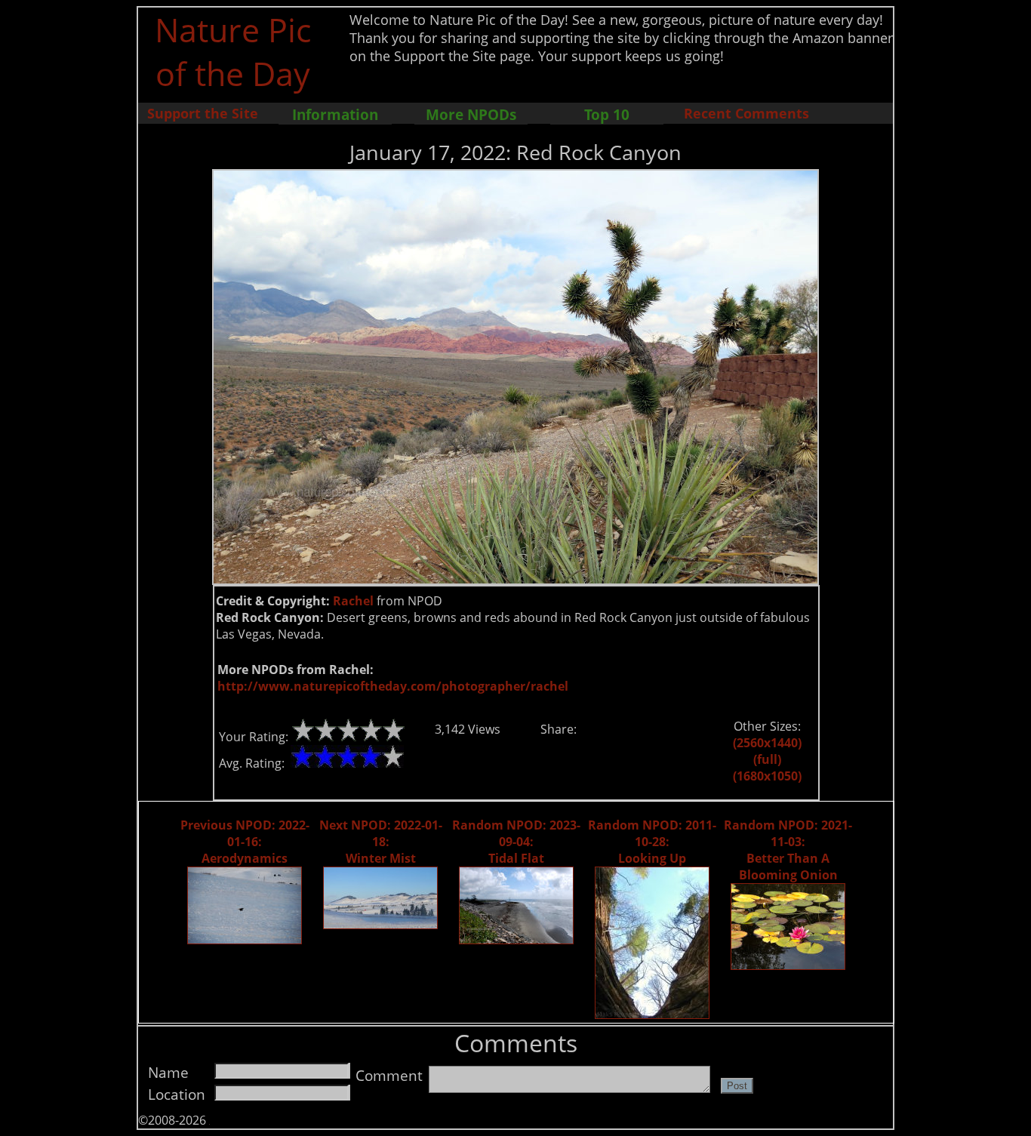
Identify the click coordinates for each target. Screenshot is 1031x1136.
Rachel (353, 601)
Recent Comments (746, 113)
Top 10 (606, 114)
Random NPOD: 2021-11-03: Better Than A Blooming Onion (788, 850)
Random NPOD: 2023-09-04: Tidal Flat (516, 842)
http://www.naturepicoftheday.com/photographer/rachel (392, 686)
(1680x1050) (767, 776)
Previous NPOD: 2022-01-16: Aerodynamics (244, 842)
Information (335, 114)
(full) (767, 759)
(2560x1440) (767, 742)
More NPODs (471, 114)
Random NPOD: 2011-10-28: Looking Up (652, 842)
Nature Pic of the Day (233, 51)
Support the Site (202, 113)
